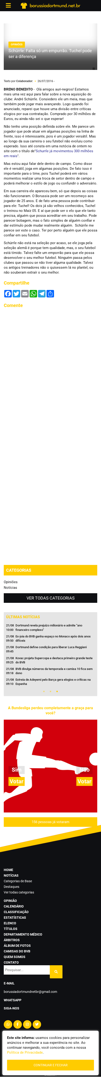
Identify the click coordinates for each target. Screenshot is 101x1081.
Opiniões (11, 582)
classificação (16, 912)
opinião (10, 901)
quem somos (14, 957)
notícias (11, 875)
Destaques (11, 887)
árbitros (12, 940)
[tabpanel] (50, 656)
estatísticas (15, 917)
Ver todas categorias (51, 598)
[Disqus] (50, 370)
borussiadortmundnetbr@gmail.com (30, 992)
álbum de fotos (17, 945)
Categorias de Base (18, 881)
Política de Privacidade (25, 1052)
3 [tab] (57, 691)
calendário (14, 906)
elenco (10, 923)
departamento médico (23, 934)
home (8, 870)
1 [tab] (44, 691)
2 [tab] (50, 691)
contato (11, 962)
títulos (10, 929)
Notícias (10, 588)
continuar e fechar (51, 1065)
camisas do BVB (17, 951)
